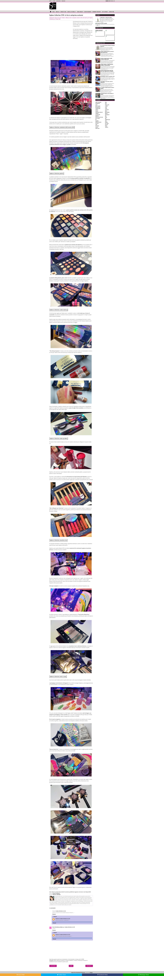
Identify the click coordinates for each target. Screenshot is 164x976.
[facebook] (108, 1)
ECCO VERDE (97, 118)
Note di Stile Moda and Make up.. (58, 927)
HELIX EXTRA (97, 128)
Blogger (91, 972)
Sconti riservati (87, 11)
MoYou (106, 113)
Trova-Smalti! (80, 11)
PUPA (106, 125)
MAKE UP (54, 894)
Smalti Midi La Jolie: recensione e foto (107, 76)
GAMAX (96, 127)
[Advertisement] (88, 6)
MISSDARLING (107, 112)
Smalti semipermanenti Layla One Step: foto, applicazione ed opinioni (107, 71)
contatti (50, 0)
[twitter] (109, 1)
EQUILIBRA (97, 120)
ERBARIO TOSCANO (98, 122)
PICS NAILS (107, 123)
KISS (106, 103)
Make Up (57, 11)
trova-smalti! (63, 0)
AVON (96, 104)
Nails (54, 11)
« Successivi (53, 965)
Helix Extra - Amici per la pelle (106, 17)
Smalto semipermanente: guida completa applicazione (106, 59)
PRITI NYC (106, 124)
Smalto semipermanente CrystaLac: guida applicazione (107, 52)
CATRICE (96, 109)
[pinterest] (111, 1)
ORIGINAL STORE (107, 119)
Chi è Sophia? (105, 11)
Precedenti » (89, 965)
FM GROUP (97, 125)
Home (71, 965)
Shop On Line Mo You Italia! (102, 23)
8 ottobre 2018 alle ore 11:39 (70, 927)
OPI (105, 118)
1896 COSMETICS (98, 102)
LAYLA (106, 108)
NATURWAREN (107, 114)
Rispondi (54, 914)
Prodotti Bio (63, 11)
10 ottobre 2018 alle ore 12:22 (64, 918)
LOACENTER (107, 109)
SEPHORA (59, 894)
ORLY (106, 120)
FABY (96, 124)
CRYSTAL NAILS (97, 114)
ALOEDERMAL (97, 103)
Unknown (57, 918)
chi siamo (54, 0)
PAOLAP (106, 122)
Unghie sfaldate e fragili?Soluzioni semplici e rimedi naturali (107, 65)
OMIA (106, 117)
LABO (106, 107)
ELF (95, 119)
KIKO (106, 102)
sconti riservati (58, 0)
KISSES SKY (107, 104)
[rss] (112, 1)
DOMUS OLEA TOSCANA (99, 117)
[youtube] (106, 1)
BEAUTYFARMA (97, 107)
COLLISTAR (97, 113)
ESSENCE (97, 123)
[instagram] (114, 1)
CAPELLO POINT (97, 108)
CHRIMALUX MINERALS (99, 112)
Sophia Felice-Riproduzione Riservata (78, 972)
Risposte (55, 916)
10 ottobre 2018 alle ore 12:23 (64, 934)
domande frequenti (96, 11)
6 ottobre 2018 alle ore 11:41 (61, 911)
